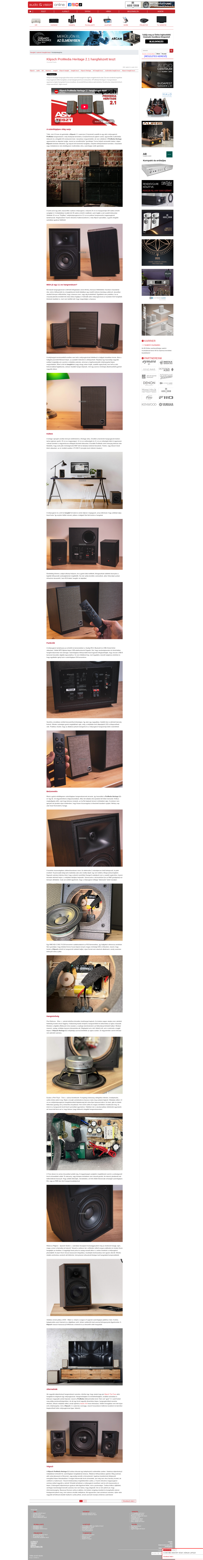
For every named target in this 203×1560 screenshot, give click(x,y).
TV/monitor (161, 25)
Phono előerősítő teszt (40, 1517)
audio (38, 70)
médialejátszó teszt (88, 1527)
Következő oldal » (168, 1556)
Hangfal (70, 20)
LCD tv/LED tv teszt (88, 1534)
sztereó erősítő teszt (39, 1513)
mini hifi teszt (37, 1514)
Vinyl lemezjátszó (87, 1530)
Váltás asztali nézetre (36, 1556)
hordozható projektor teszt (41, 1537)
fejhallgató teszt (38, 1526)
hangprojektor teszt (137, 1518)
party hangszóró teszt (137, 1521)
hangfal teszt (75, 70)
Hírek (33, 1545)
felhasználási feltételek (165, 1548)
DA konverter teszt (38, 1516)
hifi (43, 70)
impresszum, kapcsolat (165, 1545)
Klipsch (32, 70)
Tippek (34, 1543)
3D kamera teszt (136, 1526)
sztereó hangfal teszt (44, 52)
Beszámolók (37, 1547)
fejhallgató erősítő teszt (40, 1529)
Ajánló (34, 1542)
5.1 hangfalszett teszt (137, 1513)
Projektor (142, 20)
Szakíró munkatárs (152, 345)
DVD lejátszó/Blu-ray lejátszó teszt (92, 1526)
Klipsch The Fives (110, 1394)
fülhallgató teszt (38, 1527)
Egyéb (123, 20)
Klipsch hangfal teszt (128, 70)
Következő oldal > (129, 1501)
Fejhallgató (89, 20)
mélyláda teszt (135, 1517)
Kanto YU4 (84, 1403)
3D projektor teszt (38, 1536)
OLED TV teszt (86, 1539)
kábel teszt (134, 1527)
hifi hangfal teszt (98, 70)
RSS (171, 1543)
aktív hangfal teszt (136, 1520)
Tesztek (34, 1510)
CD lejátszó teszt (87, 1529)
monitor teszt (86, 1537)
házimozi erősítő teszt (89, 1513)
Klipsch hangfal (64, 70)
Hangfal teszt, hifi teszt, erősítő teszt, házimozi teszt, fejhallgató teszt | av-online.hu (51, 4)
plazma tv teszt (86, 1536)
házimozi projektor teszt (40, 1534)
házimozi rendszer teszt (89, 1514)
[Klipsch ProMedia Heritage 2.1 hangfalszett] (85, 178)
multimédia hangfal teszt (112, 70)
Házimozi (52, 20)
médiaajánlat (168, 1546)
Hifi (33, 20)
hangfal (55, 70)
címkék (170, 1542)
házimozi (48, 70)
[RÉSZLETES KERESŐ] (155, 56)
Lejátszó (106, 20)
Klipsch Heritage (86, 70)
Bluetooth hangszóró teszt (139, 1516)
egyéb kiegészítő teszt (138, 1529)
